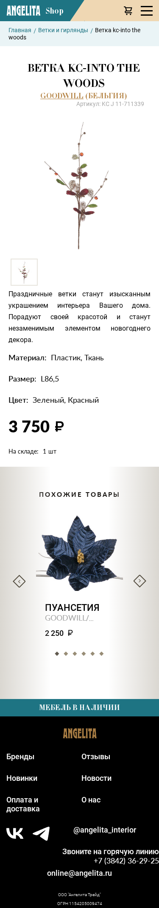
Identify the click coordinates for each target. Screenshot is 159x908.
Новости (96, 778)
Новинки (21, 778)
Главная (19, 30)
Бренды (20, 756)
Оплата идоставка (23, 804)
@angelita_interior (104, 829)
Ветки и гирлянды (63, 30)
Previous (19, 581)
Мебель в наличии (79, 707)
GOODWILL (62, 96)
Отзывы (95, 756)
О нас (90, 799)
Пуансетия (72, 607)
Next (140, 581)
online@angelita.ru (79, 873)
